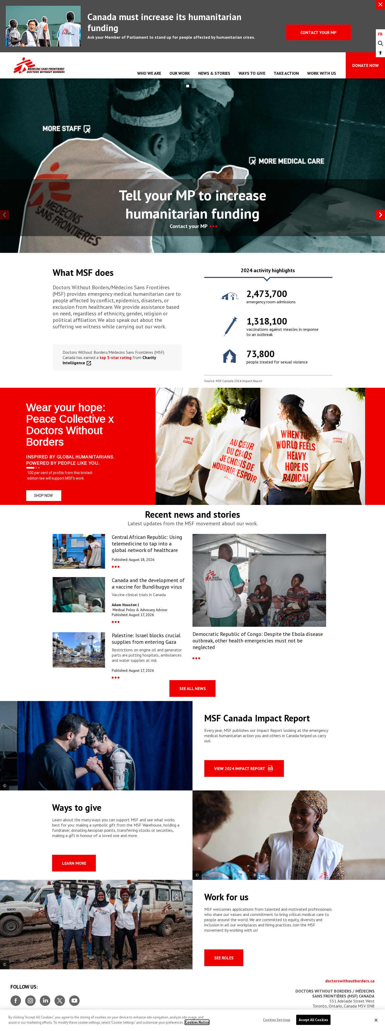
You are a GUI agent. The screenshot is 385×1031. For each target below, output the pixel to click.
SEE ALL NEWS (192, 688)
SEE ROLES (224, 957)
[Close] (376, 1020)
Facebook (15, 998)
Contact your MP (318, 32)
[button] (380, 52)
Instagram (30, 998)
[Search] (380, 43)
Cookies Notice (197, 1022)
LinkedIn (45, 998)
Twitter (59, 998)
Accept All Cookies (313, 1020)
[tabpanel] (268, 326)
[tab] (267, 272)
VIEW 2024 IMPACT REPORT (239, 768)
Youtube (74, 998)
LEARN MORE (74, 863)
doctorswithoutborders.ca (350, 980)
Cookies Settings (276, 1020)
